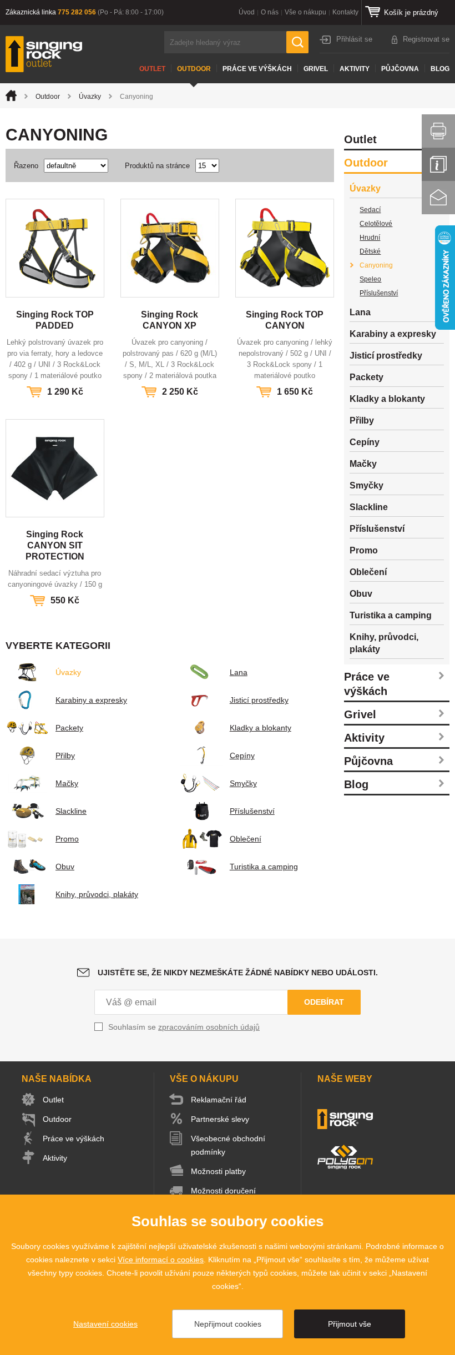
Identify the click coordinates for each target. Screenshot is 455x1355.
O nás (270, 12)
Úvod (247, 12)
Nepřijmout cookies (227, 1323)
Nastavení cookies (105, 1323)
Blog (440, 69)
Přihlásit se (354, 39)
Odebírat (324, 1002)
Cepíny (242, 755)
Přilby (65, 755)
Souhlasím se (184, 1026)
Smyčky (243, 783)
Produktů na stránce (157, 166)
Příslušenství (252, 811)
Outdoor (194, 69)
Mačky (66, 783)
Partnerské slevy (220, 1119)
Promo (67, 838)
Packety (69, 727)
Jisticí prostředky (259, 700)
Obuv (64, 866)
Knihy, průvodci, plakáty (96, 894)
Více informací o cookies (161, 1259)
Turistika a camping (264, 866)
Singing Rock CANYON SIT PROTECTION (55, 545)
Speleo (370, 279)
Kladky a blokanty (260, 727)
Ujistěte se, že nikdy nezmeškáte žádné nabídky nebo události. (238, 972)
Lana (238, 672)
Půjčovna (400, 69)
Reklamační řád (218, 1099)
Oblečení (245, 838)
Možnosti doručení (223, 1190)
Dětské (370, 251)
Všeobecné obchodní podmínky (228, 1145)
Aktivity (355, 69)
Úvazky (90, 96)
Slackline (71, 811)
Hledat (297, 42)
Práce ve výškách (257, 69)
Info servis (438, 164)
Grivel (316, 69)
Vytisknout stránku (438, 131)
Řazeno (26, 166)
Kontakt (438, 197)
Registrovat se (426, 39)
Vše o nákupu (305, 12)
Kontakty (345, 12)
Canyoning (376, 265)
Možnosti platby (218, 1171)
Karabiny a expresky (91, 700)
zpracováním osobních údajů (209, 1026)
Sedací (370, 210)
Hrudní (370, 237)
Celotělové (376, 224)
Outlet (152, 69)
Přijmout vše (349, 1323)
